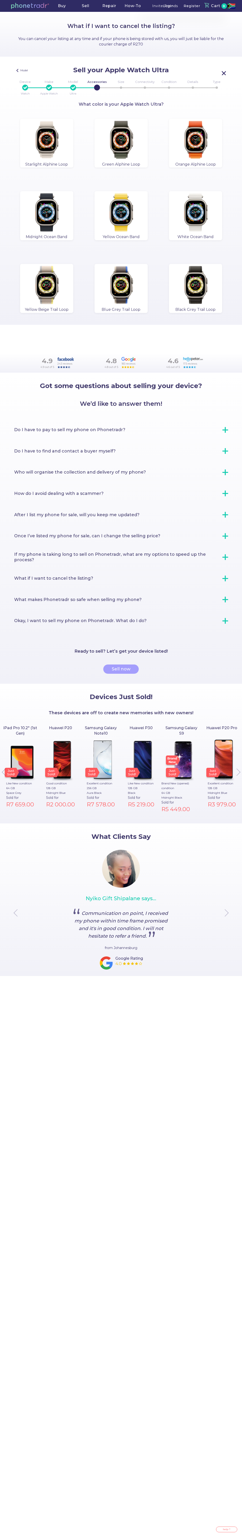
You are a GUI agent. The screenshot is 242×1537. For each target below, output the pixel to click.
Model (73, 82)
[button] (30, 6)
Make (49, 82)
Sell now (121, 669)
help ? (226, 1529)
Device (25, 82)
